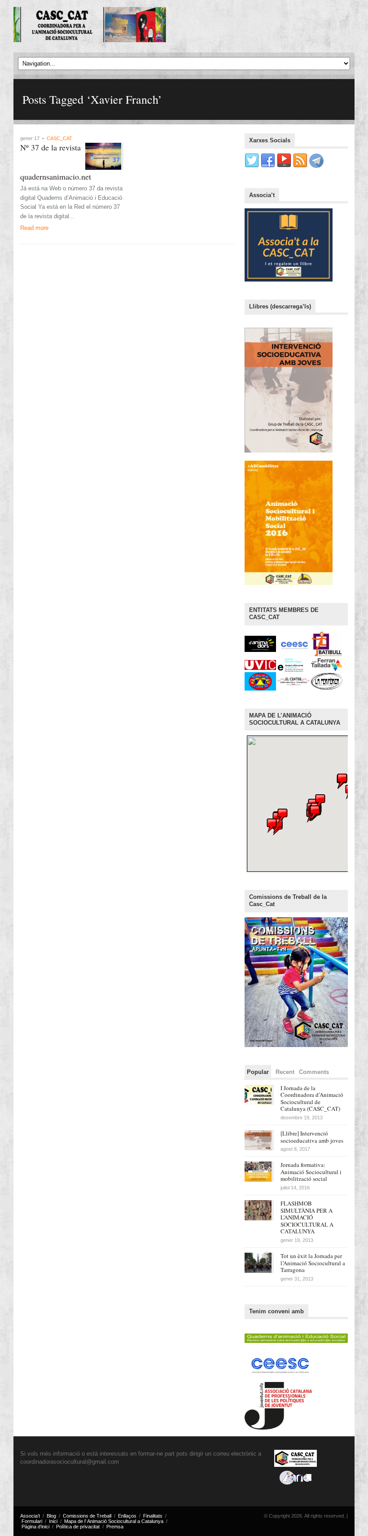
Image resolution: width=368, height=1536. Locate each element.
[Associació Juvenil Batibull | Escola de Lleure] (326, 643)
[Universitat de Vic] (261, 664)
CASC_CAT (59, 138)
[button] (315, 812)
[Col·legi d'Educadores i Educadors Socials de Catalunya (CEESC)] (294, 643)
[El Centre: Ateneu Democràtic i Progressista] (294, 681)
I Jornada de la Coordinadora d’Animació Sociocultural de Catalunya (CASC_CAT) (311, 1098)
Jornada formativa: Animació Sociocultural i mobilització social (311, 1172)
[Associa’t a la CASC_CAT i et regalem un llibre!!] (289, 244)
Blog (51, 1515)
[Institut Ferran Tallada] (326, 664)
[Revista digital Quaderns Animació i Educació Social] (296, 1336)
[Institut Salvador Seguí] (294, 664)
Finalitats (152, 1515)
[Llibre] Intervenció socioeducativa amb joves (311, 1136)
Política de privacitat (78, 1526)
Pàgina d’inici (35, 1526)
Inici (53, 1521)
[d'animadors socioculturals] (261, 643)
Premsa (114, 1526)
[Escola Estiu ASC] (289, 522)
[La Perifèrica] (326, 681)
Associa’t (30, 1515)
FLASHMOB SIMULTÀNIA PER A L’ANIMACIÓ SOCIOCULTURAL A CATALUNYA (306, 1217)
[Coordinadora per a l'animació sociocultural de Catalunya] (89, 25)
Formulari (32, 1521)
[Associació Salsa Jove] (261, 681)
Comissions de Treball (87, 1515)
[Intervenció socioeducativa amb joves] (289, 390)
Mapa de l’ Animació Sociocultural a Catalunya (113, 1521)
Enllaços (127, 1515)
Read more (34, 227)
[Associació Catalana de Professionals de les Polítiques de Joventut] (278, 1403)
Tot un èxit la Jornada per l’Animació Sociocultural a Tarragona (312, 1263)
